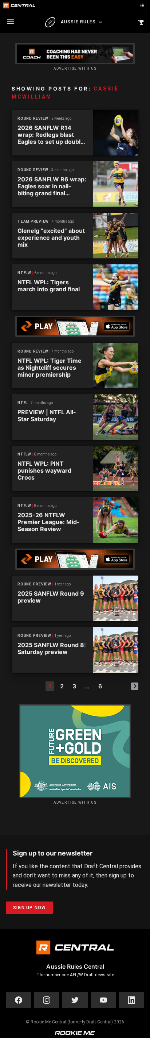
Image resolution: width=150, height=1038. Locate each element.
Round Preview (34, 584)
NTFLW (24, 273)
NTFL (22, 403)
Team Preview (33, 221)
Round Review (32, 118)
